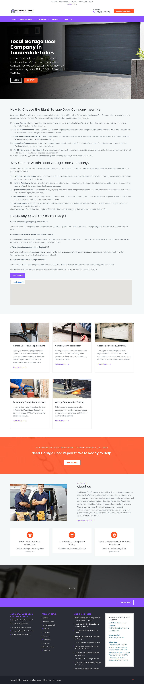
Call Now (16, 80)
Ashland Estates (48, 621)
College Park (47, 640)
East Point (46, 643)
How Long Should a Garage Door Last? (87, 659)
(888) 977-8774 (103, 11)
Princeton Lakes (48, 647)
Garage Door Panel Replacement (22, 620)
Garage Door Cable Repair (20, 624)
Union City (46, 632)
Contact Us (71, 4)
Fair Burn (46, 629)
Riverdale (46, 618)
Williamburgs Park (49, 625)
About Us (55, 19)
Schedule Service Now (123, 11)
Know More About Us (84, 520)
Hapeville (46, 636)
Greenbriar (46, 650)
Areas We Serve (26, 19)
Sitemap (58, 680)
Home (14, 19)
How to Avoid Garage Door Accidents (87, 669)
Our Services (42, 19)
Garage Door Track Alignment (21, 627)
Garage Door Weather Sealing (21, 634)
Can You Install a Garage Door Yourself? (88, 643)
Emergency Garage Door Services (22, 631)
